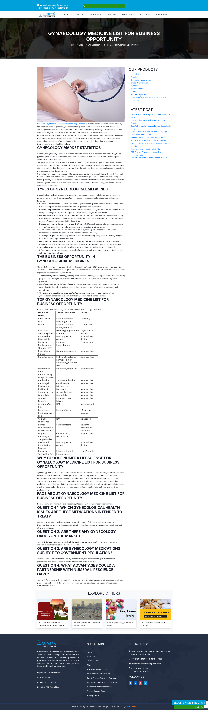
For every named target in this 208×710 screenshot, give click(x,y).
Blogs (81, 44)
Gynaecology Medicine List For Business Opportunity (113, 44)
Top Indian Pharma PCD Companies (102, 682)
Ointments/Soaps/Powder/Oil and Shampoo (150, 97)
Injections (135, 86)
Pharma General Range (96, 691)
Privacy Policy (93, 695)
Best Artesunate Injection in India (145, 149)
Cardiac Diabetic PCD (46, 677)
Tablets (134, 77)
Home (72, 44)
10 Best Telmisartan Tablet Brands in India (149, 158)
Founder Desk (111, 14)
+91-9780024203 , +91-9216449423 (52, 8)
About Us (91, 656)
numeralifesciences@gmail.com (53, 5)
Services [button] (80, 14)
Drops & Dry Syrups (139, 83)
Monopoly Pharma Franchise (99, 687)
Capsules (135, 74)
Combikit (135, 100)
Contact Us (161, 14)
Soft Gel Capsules (138, 94)
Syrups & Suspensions (141, 80)
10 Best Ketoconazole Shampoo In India (148, 137)
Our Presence (127, 14)
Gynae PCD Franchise (46, 682)
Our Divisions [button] (144, 14)
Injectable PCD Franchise (48, 672)
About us (68, 14)
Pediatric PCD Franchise (48, 687)
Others (133, 91)
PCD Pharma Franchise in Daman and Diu (148, 140)
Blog (89, 665)
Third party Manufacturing (98, 674)
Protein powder (137, 88)
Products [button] (95, 14)
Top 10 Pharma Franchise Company (102, 678)
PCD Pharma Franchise (97, 669)
